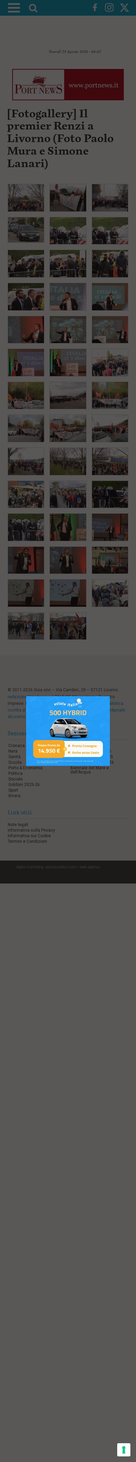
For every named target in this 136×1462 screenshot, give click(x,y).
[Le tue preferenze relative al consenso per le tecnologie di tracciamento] (123, 1449)
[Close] (110, 696)
